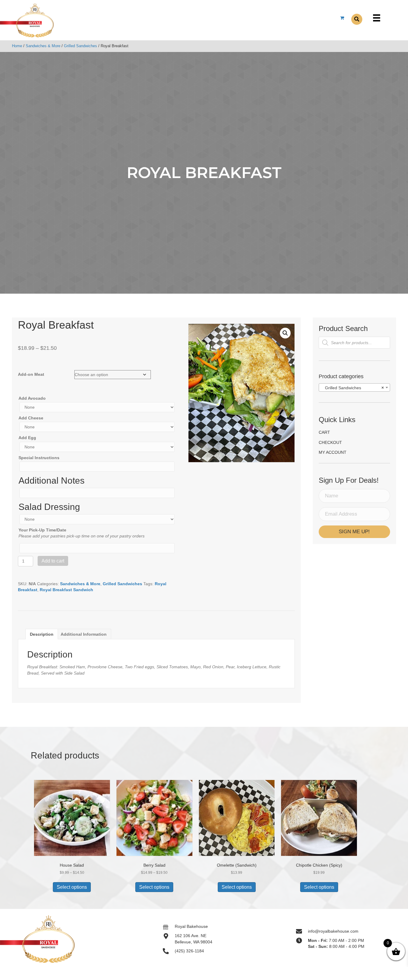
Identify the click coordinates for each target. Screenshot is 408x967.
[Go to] (169, 926)
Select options (72, 887)
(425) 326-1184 (189, 950)
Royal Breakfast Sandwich (66, 589)
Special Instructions (39, 457)
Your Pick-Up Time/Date (42, 530)
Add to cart (53, 560)
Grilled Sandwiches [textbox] (352, 387)
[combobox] (354, 387)
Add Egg (27, 437)
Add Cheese (31, 418)
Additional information (84, 634)
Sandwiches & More (43, 46)
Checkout (330, 442)
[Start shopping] (342, 18)
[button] (285, 333)
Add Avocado (32, 398)
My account (332, 452)
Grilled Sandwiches (80, 46)
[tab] (41, 634)
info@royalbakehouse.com (333, 931)
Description (41, 634)
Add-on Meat (31, 374)
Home (17, 46)
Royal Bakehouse (191, 926)
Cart (324, 432)
